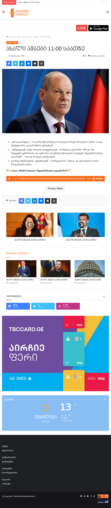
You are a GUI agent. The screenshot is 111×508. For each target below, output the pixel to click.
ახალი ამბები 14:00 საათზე (28, 2)
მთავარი (11, 37)
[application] (55, 178)
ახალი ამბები (22, 37)
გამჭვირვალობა (9, 457)
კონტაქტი (6, 484)
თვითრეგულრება (9, 472)
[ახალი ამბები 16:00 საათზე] (55, 268)
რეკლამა (6, 479)
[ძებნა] (107, 13)
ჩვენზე (5, 446)
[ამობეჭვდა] (41, 63)
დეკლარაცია (8, 450)
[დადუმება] (93, 178)
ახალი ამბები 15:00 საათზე (88, 280)
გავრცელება (7, 461)
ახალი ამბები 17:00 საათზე (19, 280)
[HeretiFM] (22, 12)
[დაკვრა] (9, 178)
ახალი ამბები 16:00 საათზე (53, 280)
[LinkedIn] (22, 63)
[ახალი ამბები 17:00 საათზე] (21, 268)
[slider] (99, 178)
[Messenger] (28, 63)
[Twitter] (15, 63)
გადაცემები (7, 468)
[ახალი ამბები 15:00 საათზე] (90, 268)
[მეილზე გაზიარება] (35, 63)
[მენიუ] (3, 13)
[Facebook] (9, 63)
